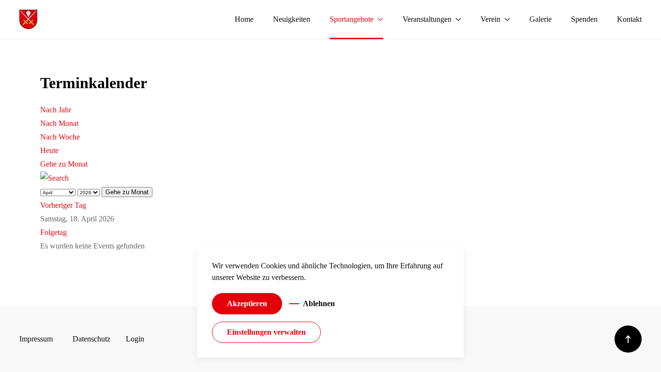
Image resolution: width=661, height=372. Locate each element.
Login (135, 339)
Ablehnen (319, 303)
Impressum (36, 339)
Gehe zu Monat (64, 164)
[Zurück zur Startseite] (28, 19)
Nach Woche (60, 137)
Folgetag (53, 232)
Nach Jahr (55, 110)
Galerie (540, 19)
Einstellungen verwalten (266, 332)
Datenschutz (91, 339)
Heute (49, 150)
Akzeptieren (247, 303)
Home (244, 19)
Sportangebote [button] (352, 19)
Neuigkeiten (291, 19)
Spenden (584, 19)
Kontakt (629, 19)
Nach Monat (59, 123)
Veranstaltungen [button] (427, 19)
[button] (628, 339)
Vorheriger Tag (63, 205)
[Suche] (54, 177)
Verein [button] (490, 19)
